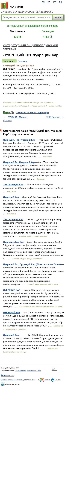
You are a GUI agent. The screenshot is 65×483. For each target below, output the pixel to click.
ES (54, 2)
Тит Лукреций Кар (13, 184)
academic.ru (12, 5)
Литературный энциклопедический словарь (32, 25)
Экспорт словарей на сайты (12, 380)
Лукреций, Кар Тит (13, 242)
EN (43, 2)
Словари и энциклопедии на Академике (27, 11)
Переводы (47, 31)
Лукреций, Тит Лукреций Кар (19, 140)
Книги (17, 37)
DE (48, 2)
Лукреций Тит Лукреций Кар (19, 162)
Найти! (58, 17)
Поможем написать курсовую (32, 112)
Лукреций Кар (11, 197)
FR (60, 2)
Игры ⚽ (48, 37)
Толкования (17, 31)
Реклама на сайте (34, 370)
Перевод (22, 61)
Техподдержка (20, 370)
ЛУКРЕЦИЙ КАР (11, 290)
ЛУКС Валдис (52, 117)
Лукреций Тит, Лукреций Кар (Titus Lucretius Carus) (32, 264)
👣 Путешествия (7, 375)
